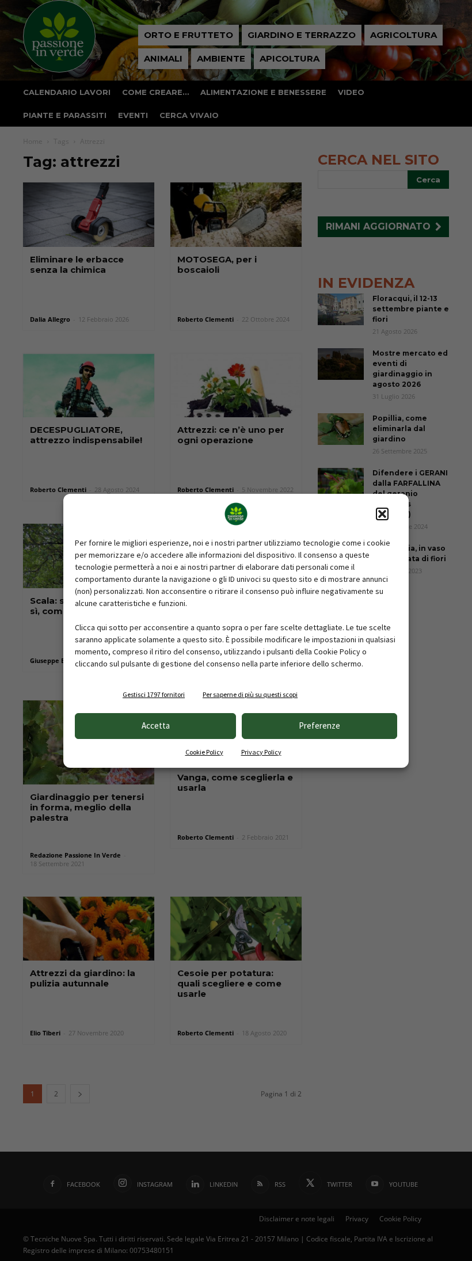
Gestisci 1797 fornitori (154, 694)
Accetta (156, 725)
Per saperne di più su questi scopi (250, 694)
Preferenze (319, 725)
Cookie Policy (204, 752)
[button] (382, 514)
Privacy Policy (261, 752)
